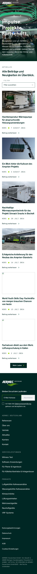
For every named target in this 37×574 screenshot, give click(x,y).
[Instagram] (10, 521)
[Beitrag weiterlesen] (18, 101)
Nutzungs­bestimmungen (11, 528)
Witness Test (7, 457)
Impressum (6, 538)
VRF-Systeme (8, 513)
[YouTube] (21, 521)
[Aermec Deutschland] (12, 383)
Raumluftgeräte (8, 508)
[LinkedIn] (16, 521)
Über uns (6, 425)
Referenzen (7, 421)
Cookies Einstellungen (10, 549)
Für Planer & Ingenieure (11, 467)
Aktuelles (6, 435)
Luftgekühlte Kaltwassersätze (14, 484)
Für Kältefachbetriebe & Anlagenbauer (18, 471)
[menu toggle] (33, 4)
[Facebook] (4, 521)
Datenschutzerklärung (23, 404)
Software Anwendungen (12, 462)
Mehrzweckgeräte (9, 503)
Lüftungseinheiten (9, 498)
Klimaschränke (8, 494)
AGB (3, 544)
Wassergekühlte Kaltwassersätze (16, 489)
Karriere (5, 440)
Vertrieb (5, 430)
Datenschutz (6, 533)
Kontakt (5, 444)
